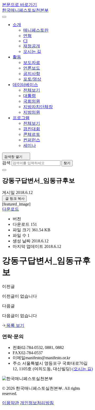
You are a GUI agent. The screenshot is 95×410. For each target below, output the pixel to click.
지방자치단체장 (38, 106)
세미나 (29, 145)
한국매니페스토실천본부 (25, 10)
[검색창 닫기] (4, 170)
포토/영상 (32, 79)
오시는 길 (32, 51)
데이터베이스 (25, 84)
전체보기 (31, 90)
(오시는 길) (82, 369)
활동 (17, 57)
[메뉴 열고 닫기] (4, 17)
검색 (6, 163)
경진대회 (31, 129)
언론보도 (31, 68)
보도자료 (31, 62)
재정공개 (31, 46)
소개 (17, 24)
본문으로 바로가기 (19, 4)
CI (25, 41)
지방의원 (31, 112)
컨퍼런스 (31, 140)
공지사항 (31, 73)
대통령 (29, 95)
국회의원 (31, 101)
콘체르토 (31, 134)
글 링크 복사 (14, 199)
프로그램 (21, 118)
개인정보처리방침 (37, 403)
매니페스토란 (36, 30)
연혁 (27, 35)
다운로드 (10, 209)
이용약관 (10, 403)
